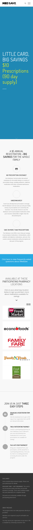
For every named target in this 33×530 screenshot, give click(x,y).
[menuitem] (24, 3)
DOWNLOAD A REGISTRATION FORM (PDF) (20, 413)
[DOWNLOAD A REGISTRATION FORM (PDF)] (5, 414)
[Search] (24, 3)
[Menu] (28, 3)
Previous (27, 304)
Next (30, 304)
